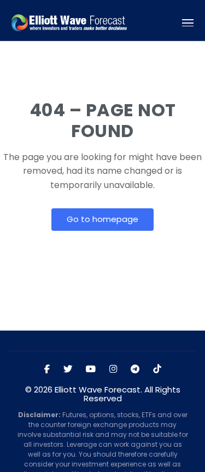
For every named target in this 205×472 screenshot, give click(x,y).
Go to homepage (102, 219)
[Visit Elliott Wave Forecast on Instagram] (113, 369)
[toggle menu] (188, 23)
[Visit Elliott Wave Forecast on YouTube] (91, 369)
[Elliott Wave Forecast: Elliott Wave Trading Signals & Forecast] (69, 22)
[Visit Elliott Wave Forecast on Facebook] (47, 369)
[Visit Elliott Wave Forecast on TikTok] (157, 369)
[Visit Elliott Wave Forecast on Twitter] (67, 369)
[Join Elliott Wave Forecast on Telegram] (135, 369)
